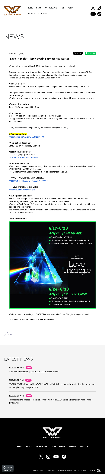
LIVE (62, 7)
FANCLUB (42, 13)
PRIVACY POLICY (39, 470)
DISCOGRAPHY (51, 7)
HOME (30, 7)
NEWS (38, 7)
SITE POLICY (51, 470)
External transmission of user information (71, 470)
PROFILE (31, 13)
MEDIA (70, 7)
